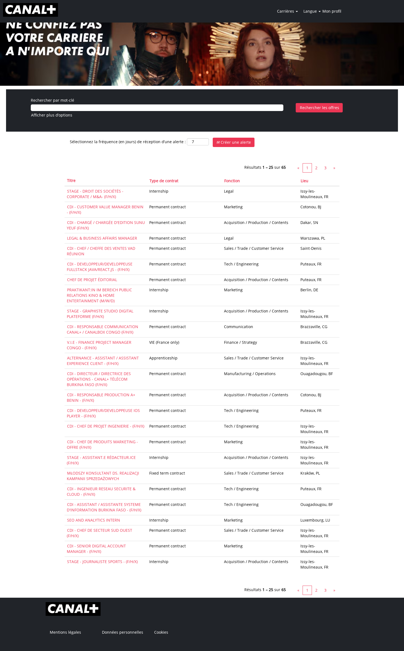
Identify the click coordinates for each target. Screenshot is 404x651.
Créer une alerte (235, 142)
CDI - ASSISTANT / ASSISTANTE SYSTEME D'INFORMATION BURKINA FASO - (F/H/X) (104, 507)
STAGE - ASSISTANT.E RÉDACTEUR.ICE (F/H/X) (101, 460)
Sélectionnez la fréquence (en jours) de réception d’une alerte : (128, 141)
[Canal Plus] (30, 10)
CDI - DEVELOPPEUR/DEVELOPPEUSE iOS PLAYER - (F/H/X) (103, 413)
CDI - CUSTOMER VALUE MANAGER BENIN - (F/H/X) (105, 209)
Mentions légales (65, 632)
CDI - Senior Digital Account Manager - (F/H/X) (96, 548)
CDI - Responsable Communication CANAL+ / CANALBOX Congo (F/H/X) (102, 329)
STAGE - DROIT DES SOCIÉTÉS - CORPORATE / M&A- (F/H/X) (95, 194)
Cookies (161, 632)
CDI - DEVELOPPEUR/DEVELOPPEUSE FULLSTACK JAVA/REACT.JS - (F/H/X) (99, 266)
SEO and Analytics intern (93, 520)
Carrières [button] (286, 11)
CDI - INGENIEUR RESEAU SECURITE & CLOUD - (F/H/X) (101, 491)
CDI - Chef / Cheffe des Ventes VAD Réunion (101, 251)
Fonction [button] (232, 180)
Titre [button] (71, 180)
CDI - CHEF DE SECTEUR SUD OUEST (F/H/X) (99, 533)
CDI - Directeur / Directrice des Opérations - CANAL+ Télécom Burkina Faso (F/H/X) (99, 379)
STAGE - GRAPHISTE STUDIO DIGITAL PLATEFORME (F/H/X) (100, 313)
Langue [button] (310, 11)
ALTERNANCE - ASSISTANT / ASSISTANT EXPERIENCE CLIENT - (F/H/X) (103, 360)
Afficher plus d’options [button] (51, 115)
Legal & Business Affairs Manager (102, 238)
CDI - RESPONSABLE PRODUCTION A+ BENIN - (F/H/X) (101, 397)
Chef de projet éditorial (92, 279)
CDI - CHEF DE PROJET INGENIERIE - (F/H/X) (105, 426)
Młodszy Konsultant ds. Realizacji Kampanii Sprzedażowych (103, 475)
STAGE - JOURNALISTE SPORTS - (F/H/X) (102, 561)
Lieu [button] (304, 180)
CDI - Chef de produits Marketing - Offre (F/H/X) (102, 444)
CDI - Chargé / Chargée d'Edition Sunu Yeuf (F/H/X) (106, 225)
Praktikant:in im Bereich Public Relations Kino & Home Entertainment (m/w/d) (99, 295)
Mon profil (331, 11)
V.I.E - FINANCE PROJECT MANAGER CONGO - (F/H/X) (99, 345)
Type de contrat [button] (164, 180)
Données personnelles (122, 632)
